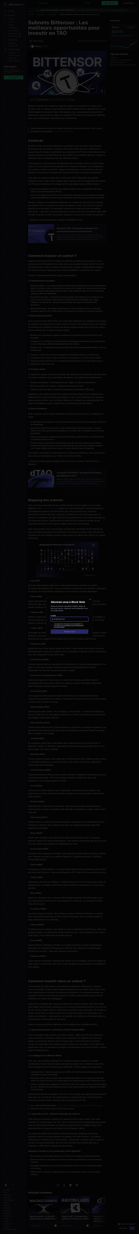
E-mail (53, 616)
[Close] (90, 599)
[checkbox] (52, 625)
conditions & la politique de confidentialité (69, 626)
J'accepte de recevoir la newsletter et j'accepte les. (69, 625)
